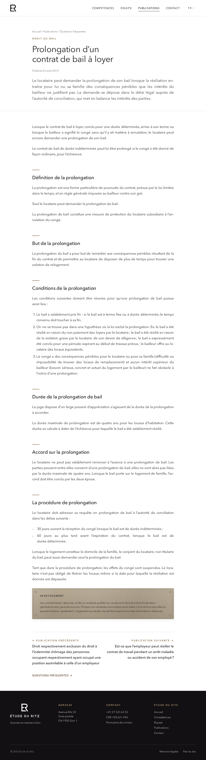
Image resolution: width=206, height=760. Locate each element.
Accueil (36, 31)
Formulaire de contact (119, 722)
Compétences (103, 8)
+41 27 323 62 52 (117, 712)
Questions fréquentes (73, 31)
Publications (149, 8)
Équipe (126, 8)
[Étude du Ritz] (31, 710)
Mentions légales (169, 751)
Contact (173, 8)
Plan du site (189, 751)
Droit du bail (44, 38)
